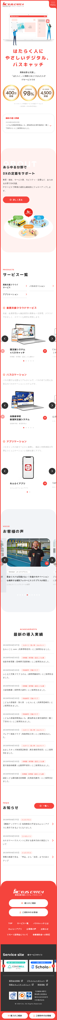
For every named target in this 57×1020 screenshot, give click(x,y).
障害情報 (41, 985)
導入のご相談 (16, 1015)
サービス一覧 (23, 923)
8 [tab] (34, 594)
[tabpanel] (28, 340)
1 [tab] (23, 360)
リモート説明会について (17, 935)
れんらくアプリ (15, 929)
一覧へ (46, 806)
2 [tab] (26, 360)
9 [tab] (36, 594)
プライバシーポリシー (36, 981)
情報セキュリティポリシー (19, 985)
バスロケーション (37, 286)
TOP (10, 923)
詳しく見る (18, 200)
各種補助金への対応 (41, 935)
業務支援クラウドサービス (10, 286)
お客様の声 (31, 929)
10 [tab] (39, 594)
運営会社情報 (14, 981)
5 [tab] (33, 360)
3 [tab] (28, 360)
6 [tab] (29, 594)
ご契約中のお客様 (43, 1015)
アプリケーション (10, 294)
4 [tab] (30, 360)
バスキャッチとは (41, 923)
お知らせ (45, 929)
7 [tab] (32, 594)
